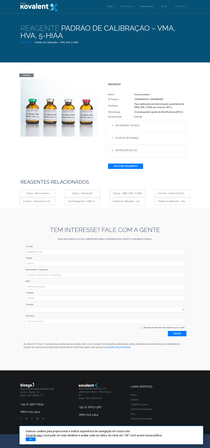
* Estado (29, 304)
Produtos (126, 7)
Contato (180, 7)
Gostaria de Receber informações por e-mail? (164, 327)
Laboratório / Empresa (36, 269)
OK (31, 439)
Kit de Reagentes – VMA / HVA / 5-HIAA (84, 201)
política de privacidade (120, 347)
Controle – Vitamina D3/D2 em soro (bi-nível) (174, 193)
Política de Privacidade (142, 418)
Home (110, 7)
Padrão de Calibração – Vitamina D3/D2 (174, 201)
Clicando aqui (34, 435)
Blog (164, 7)
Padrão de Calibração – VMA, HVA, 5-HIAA (56, 42)
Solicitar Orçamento (126, 166)
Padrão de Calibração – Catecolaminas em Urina (129, 201)
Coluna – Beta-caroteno (37, 193)
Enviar (177, 333)
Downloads (147, 7)
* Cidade (29, 293)
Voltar (26, 75)
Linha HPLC (26, 42)
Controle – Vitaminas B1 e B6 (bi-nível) (39, 201)
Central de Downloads (141, 409)
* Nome (28, 258)
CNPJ (27, 281)
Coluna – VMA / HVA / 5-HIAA (127, 193)
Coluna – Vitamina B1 (82, 193)
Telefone (29, 316)
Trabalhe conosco (139, 404)
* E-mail (29, 246)
